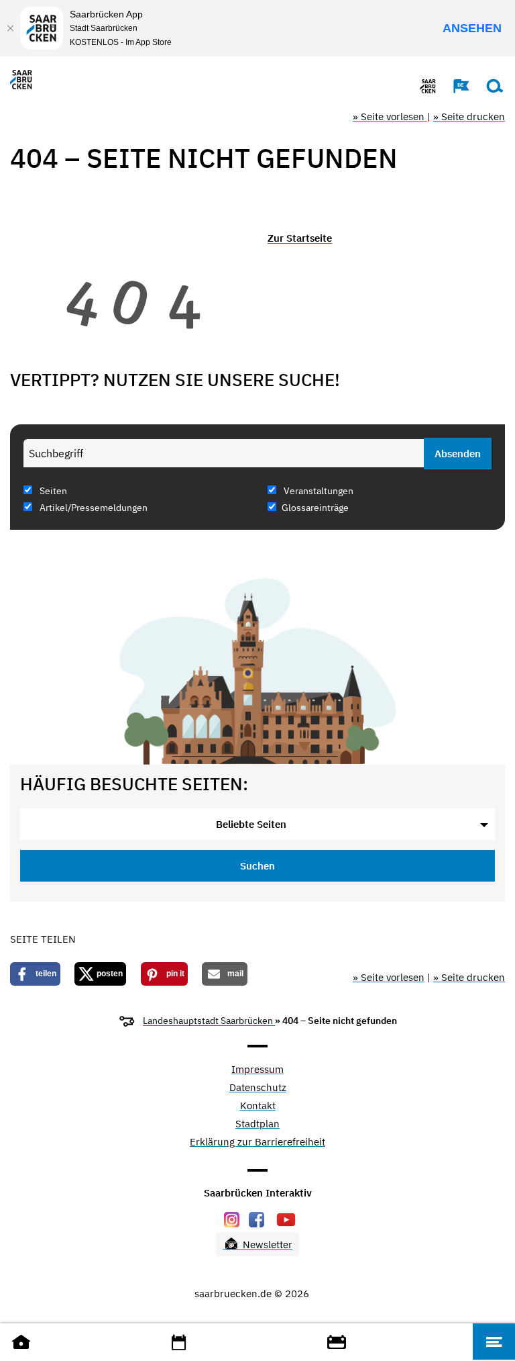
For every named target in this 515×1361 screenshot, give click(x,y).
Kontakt (258, 1106)
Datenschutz (257, 1088)
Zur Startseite (300, 238)
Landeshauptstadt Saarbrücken (209, 1021)
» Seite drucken (469, 116)
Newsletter (266, 1244)
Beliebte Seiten (251, 824)
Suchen (257, 865)
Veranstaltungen (317, 491)
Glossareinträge (315, 508)
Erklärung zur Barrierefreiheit (257, 1142)
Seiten (52, 491)
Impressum (257, 1070)
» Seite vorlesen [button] (390, 116)
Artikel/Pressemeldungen (93, 508)
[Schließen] (10, 28)
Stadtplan (257, 1124)
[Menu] (494, 1341)
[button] (454, 86)
